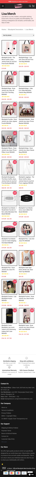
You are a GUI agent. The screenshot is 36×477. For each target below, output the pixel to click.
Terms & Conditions (7, 410)
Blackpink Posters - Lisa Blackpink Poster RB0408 (9, 298)
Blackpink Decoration (15, 29)
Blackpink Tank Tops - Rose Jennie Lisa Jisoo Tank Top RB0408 (26, 269)
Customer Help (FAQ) (7, 439)
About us (4, 407)
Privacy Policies (6, 413)
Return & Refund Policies (9, 433)
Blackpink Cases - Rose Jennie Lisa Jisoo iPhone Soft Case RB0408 (26, 327)
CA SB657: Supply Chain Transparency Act (14, 418)
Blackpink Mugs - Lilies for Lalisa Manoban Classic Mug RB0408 (26, 90)
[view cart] (33, 6)
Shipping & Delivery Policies (9, 428)
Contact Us (4, 436)
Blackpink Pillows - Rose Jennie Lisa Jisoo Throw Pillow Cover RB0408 (9, 150)
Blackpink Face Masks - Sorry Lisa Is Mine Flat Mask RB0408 (26, 210)
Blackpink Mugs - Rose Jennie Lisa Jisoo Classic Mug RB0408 (26, 150)
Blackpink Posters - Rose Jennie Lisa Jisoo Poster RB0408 (26, 298)
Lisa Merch (29, 29)
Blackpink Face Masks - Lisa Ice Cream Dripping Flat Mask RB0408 (9, 241)
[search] (30, 6)
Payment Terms (6, 430)
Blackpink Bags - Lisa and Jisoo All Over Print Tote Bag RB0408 (26, 59)
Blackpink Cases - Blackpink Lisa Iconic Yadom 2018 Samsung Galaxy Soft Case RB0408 (9, 329)
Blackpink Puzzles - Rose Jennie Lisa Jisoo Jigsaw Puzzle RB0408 (9, 121)
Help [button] (32, 474)
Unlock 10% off (4, 468)
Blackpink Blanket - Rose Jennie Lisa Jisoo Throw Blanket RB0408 (26, 121)
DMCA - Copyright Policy (8, 416)
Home (4, 29)
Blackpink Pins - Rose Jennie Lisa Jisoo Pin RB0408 (8, 269)
